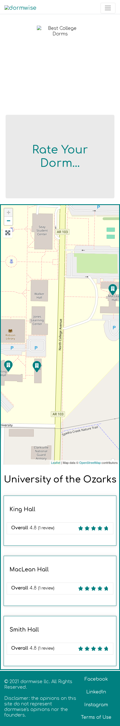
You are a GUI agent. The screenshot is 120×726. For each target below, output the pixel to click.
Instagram (96, 704)
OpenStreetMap (90, 462)
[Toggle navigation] (108, 8)
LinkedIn (96, 692)
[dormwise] (20, 8)
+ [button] (8, 212)
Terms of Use (96, 717)
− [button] (8, 220)
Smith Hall (24, 630)
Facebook (96, 679)
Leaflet (55, 462)
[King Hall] (8, 366)
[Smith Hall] (37, 366)
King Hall (22, 509)
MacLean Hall (29, 569)
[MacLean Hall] (112, 289)
